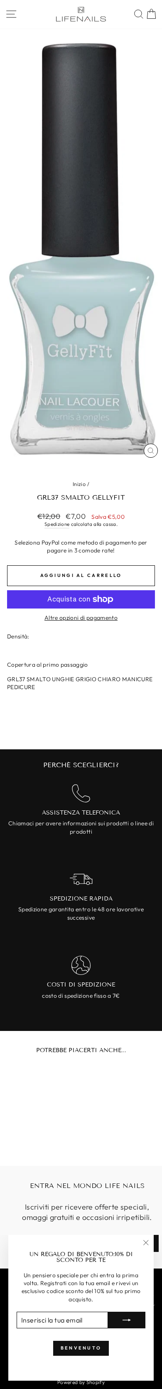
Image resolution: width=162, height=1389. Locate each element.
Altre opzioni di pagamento (81, 617)
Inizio (79, 484)
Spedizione (56, 524)
